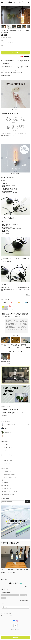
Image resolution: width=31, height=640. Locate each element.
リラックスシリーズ (9, 436)
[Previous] (2, 15)
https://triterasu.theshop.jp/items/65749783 (11, 72)
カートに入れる (15, 52)
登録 (27, 501)
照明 (6, 428)
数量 (2, 45)
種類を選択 (15, 637)
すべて (4, 302)
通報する (27, 294)
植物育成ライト (8, 432)
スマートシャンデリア (10, 424)
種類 (2, 40)
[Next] (29, 15)
